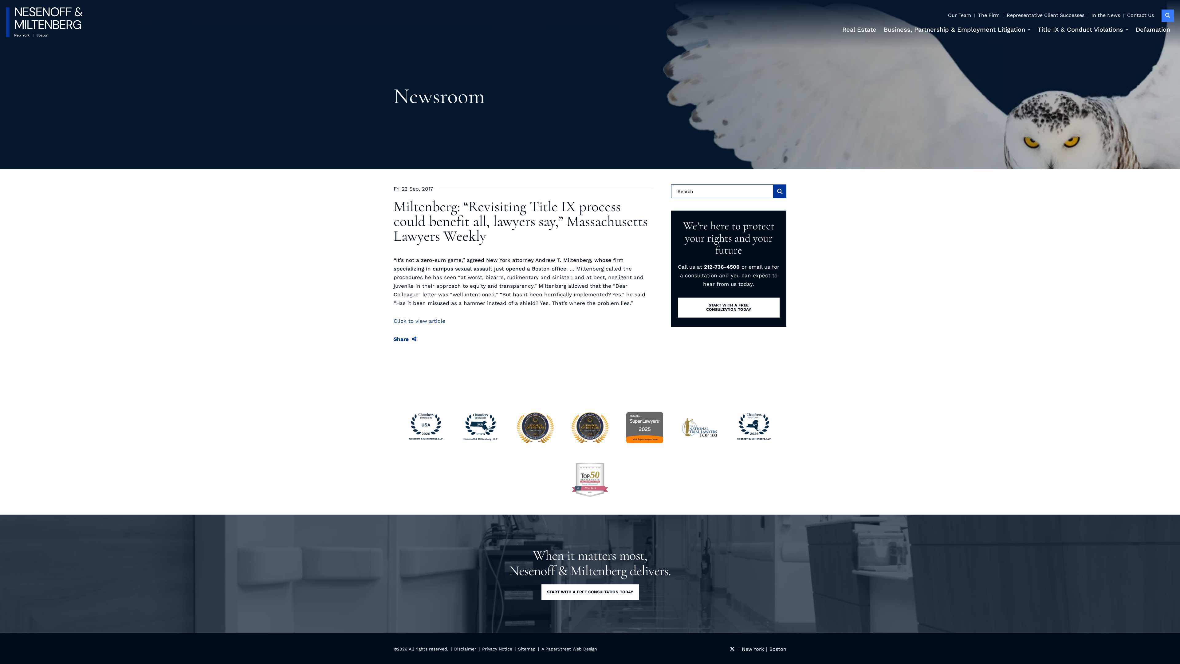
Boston (777, 649)
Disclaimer (465, 648)
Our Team (959, 15)
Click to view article (419, 321)
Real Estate (859, 29)
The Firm (989, 15)
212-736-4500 (722, 267)
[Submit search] (779, 191)
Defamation (1153, 29)
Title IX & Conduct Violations (1080, 29)
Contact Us (1140, 15)
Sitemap (527, 648)
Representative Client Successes (1045, 15)
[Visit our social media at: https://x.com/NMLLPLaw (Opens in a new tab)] (732, 649)
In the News (1106, 15)
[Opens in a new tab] (590, 480)
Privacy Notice (497, 648)
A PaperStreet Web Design (569, 648)
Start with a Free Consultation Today (590, 592)
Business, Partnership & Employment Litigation (954, 29)
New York (753, 649)
